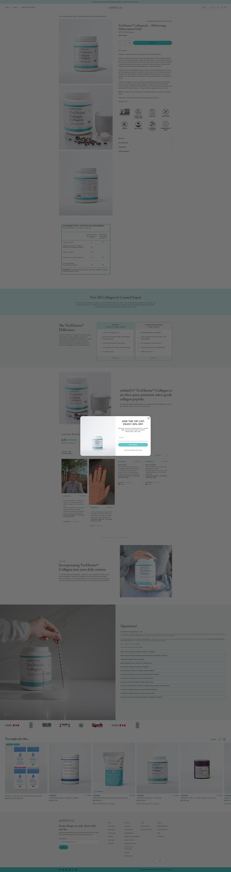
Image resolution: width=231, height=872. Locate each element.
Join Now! (133, 444)
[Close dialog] (149, 418)
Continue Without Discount (133, 450)
